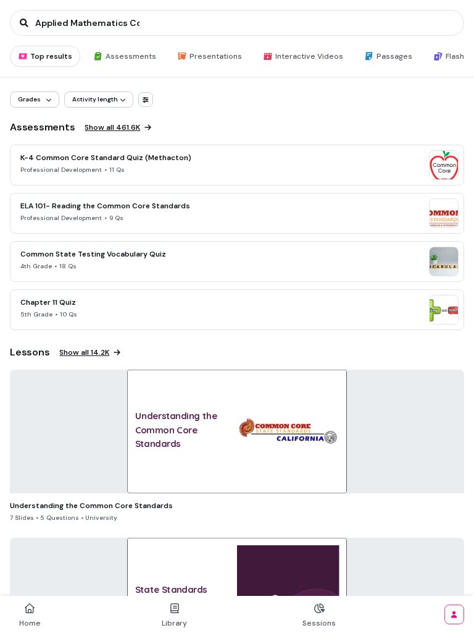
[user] (454, 614)
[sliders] (145, 99)
